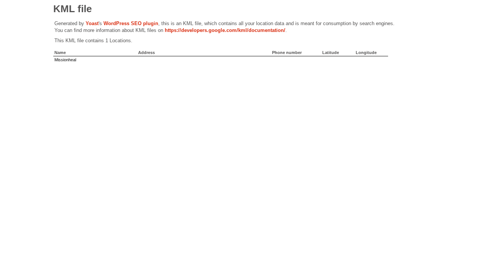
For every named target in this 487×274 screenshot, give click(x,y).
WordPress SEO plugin (130, 23)
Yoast (92, 23)
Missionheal (65, 59)
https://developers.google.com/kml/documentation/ (225, 30)
